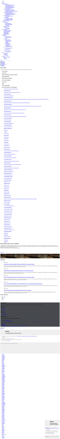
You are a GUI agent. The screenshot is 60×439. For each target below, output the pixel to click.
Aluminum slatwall (6, 26)
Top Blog (7, 55)
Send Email (2, 328)
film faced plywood (8, 40)
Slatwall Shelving (6, 33)
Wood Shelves (18, 326)
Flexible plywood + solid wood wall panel (11, 11)
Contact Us (5, 58)
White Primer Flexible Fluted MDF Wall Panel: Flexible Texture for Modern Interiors (19, 264)
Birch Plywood (8, 42)
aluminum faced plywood (9, 46)
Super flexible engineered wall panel (11, 13)
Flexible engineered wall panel (10, 14)
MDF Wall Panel (6, 4)
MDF (4, 35)
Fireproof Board (8, 36)
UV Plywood (7, 45)
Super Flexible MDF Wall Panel (10, 7)
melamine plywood (8, 41)
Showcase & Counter (7, 31)
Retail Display (14, 326)
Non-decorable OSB (8, 51)
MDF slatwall (6, 22)
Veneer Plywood (8, 39)
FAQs (5, 57)
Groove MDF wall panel (9, 8)
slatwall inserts (8, 28)
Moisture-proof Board (9, 37)
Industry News (6, 53)
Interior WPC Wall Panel (9, 18)
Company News (4, 314)
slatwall (3, 21)
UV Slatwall (7, 25)
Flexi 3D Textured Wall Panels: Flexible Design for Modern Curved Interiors (17, 290)
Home (3, 2)
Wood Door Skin (27, 326)
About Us (3, 56)
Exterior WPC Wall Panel (9, 19)
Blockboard (7, 43)
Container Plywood (8, 44)
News (3, 52)
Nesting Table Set (6, 34)
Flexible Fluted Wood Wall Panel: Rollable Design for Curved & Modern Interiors (18, 270)
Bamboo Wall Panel (6, 20)
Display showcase (4, 29)
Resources (5, 54)
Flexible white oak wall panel (10, 9)
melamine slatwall (8, 23)
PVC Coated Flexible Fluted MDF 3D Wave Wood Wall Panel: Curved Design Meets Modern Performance (23, 283)
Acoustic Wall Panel (6, 15)
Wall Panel (3, 3)
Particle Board (8, 49)
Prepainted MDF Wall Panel (9, 6)
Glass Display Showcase (7, 30)
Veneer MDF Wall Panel (9, 5)
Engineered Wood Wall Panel (8, 12)
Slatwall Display (6, 32)
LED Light (7, 16)
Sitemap (3, 324)
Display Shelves (9, 326)
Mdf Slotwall (22, 326)
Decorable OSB (8, 50)
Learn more (2, 252)
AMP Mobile (4, 325)
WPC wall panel (6, 17)
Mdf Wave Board (4, 326)
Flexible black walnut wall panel (10, 10)
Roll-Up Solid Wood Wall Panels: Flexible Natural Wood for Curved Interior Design (19, 277)
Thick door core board (9, 48)
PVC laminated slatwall (9, 24)
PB (4, 47)
